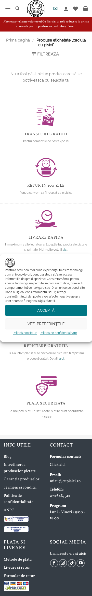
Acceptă (45, 310)
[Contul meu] (65, 8)
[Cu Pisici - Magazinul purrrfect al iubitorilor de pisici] (35, 8)
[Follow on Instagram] (63, 563)
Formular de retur (19, 576)
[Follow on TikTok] (72, 563)
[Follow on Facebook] (54, 563)
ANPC (9, 510)
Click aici (58, 465)
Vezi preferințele (46, 324)
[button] (7, 8)
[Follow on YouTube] (81, 563)
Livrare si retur (17, 567)
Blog (8, 456)
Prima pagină (18, 40)
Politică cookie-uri (25, 333)
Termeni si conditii (20, 487)
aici (65, 249)
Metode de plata (18, 559)
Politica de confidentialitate (58, 333)
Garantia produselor (21, 479)
